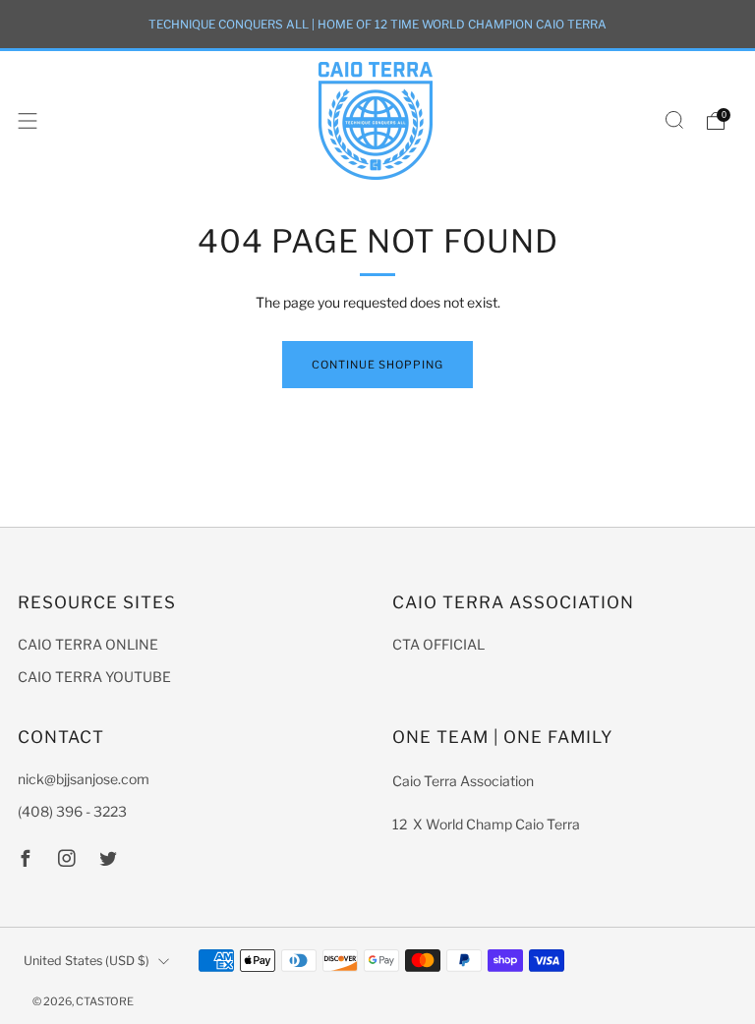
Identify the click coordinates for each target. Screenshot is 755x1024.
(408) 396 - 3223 (72, 811)
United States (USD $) (86, 960)
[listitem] (377, 24)
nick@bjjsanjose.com (83, 778)
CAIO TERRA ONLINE (88, 644)
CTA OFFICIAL (438, 644)
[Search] (674, 120)
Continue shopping (377, 364)
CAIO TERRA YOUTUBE (94, 676)
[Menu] (27, 121)
